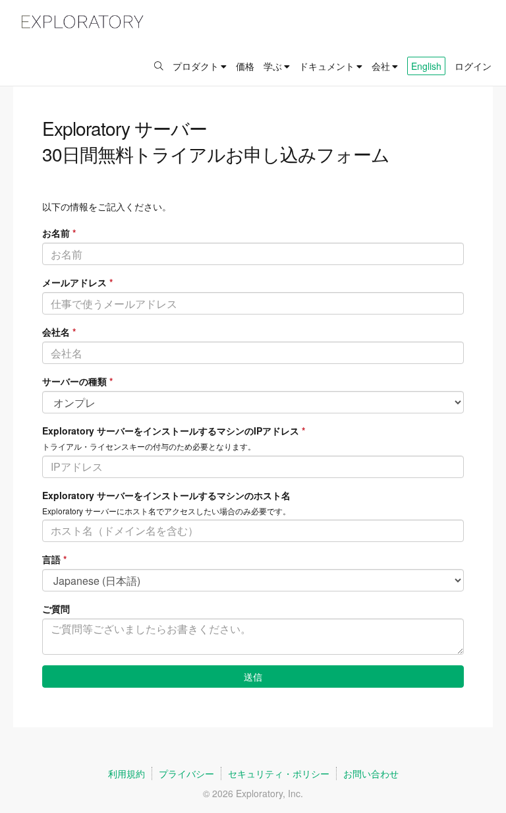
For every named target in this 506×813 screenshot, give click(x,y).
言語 (54, 559)
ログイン (473, 66)
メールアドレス (77, 282)
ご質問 (56, 608)
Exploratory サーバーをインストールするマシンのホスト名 (166, 495)
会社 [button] (381, 66)
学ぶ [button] (273, 66)
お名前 (59, 232)
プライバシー (186, 773)
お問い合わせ (371, 773)
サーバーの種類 (77, 381)
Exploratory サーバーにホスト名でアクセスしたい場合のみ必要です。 (166, 510)
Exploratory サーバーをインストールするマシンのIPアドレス (173, 430)
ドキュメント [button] (326, 66)
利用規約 (126, 773)
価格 (245, 66)
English (426, 66)
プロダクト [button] (196, 66)
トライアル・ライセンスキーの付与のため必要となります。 (149, 446)
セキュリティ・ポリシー (278, 773)
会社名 (59, 331)
